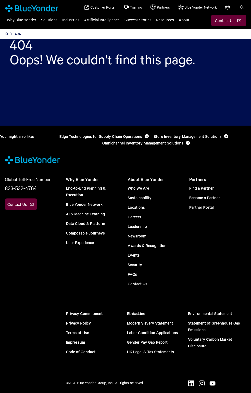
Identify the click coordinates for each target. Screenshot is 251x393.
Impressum (75, 342)
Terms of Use (77, 332)
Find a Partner (201, 188)
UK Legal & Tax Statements (150, 351)
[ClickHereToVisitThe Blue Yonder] (6, 33)
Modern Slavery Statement (150, 323)
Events (134, 255)
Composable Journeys (85, 233)
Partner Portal (201, 207)
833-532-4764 (21, 188)
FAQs (132, 274)
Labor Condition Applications (152, 332)
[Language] (228, 9)
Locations (136, 207)
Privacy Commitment (84, 313)
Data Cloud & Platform (85, 223)
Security (135, 264)
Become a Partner (204, 197)
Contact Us (137, 283)
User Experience (80, 242)
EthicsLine (136, 313)
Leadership (137, 226)
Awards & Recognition (147, 245)
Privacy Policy (78, 323)
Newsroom (137, 235)
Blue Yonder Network (84, 204)
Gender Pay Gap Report (147, 342)
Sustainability (139, 197)
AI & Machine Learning (85, 213)
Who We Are (138, 188)
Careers (134, 216)
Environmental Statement (210, 313)
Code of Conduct (81, 351)
